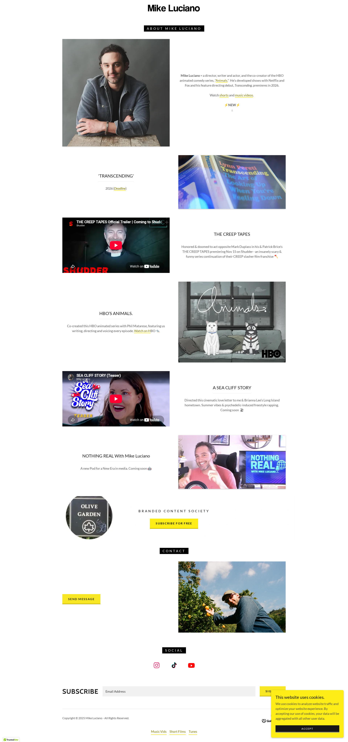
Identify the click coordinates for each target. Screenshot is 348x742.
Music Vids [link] (159, 731)
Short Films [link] (177, 731)
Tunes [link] (193, 731)
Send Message (81, 599)
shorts (224, 95)
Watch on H (142, 331)
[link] (174, 9)
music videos (244, 95)
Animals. (222, 80)
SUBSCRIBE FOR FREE (174, 523)
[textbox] (179, 691)
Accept (307, 728)
